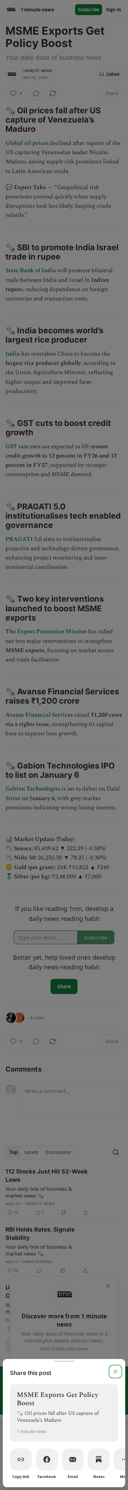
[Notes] (99, 1459)
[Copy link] (21, 1459)
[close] (115, 1371)
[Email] (73, 1459)
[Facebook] (47, 1459)
